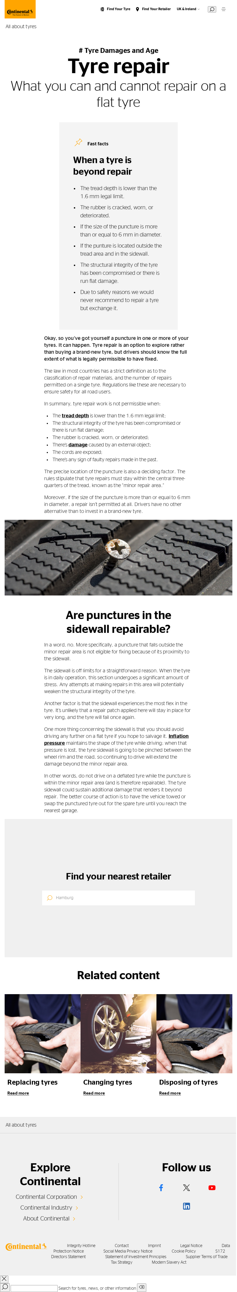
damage (78, 444)
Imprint (154, 1246)
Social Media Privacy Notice (127, 1251)
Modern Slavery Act (169, 1262)
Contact (122, 1246)
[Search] (5, 1287)
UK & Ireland (186, 9)
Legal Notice (191, 1246)
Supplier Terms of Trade (207, 1257)
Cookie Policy (184, 1251)
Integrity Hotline (81, 1246)
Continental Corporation (46, 1197)
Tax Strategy (121, 1262)
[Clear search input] (141, 1287)
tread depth (75, 415)
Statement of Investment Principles (135, 1257)
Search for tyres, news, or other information (97, 1288)
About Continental (46, 1219)
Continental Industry (46, 1208)
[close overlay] (4, 1279)
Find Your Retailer (156, 9)
